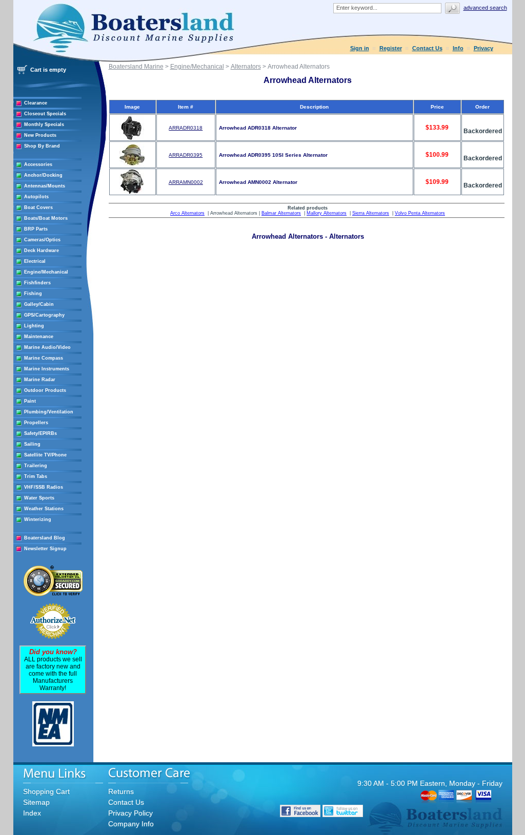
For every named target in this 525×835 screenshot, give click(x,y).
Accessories (38, 164)
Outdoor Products (45, 390)
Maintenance (38, 336)
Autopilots (36, 196)
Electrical (35, 261)
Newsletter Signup (45, 548)
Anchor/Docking (43, 175)
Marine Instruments (46, 368)
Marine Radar (39, 379)
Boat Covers (38, 207)
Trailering (35, 465)
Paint (30, 401)
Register (390, 48)
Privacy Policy (130, 813)
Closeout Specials (45, 113)
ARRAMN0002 (186, 182)
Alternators (246, 66)
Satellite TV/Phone (45, 454)
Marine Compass (43, 358)
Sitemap (36, 802)
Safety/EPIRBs (40, 433)
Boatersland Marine (136, 66)
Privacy (483, 48)
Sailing (32, 444)
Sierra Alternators (370, 213)
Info (458, 48)
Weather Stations (44, 508)
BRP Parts (36, 229)
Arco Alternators (187, 213)
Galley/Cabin (39, 304)
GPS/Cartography (44, 315)
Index (32, 813)
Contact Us (427, 48)
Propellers (36, 422)
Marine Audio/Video (47, 347)
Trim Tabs (35, 476)
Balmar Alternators (281, 213)
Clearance (35, 103)
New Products (40, 135)
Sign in (359, 48)
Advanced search (485, 8)
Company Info (131, 824)
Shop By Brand (42, 146)
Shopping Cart (46, 791)
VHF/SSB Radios (43, 487)
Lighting (34, 325)
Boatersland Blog (44, 537)
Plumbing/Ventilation (48, 411)
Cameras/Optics (42, 239)
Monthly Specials (44, 124)
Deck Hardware (41, 250)
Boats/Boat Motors (46, 218)
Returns (121, 791)
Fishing (33, 293)
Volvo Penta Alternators (420, 213)
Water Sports (39, 497)
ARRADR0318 (186, 128)
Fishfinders (37, 282)
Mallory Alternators (327, 213)
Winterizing (37, 519)
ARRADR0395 (186, 155)
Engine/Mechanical (46, 272)
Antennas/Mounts (44, 186)
